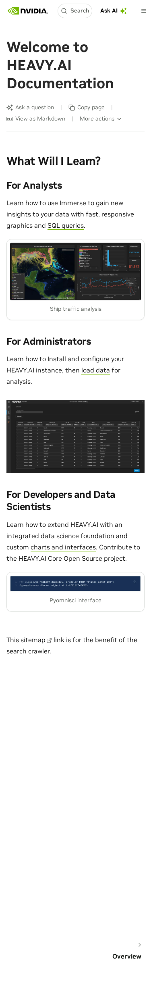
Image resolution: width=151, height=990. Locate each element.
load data (95, 370)
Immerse (73, 203)
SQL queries (66, 225)
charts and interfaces (63, 547)
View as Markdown (40, 118)
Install (57, 359)
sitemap (33, 640)
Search (79, 10)
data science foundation (77, 536)
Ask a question (34, 107)
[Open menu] (144, 11)
